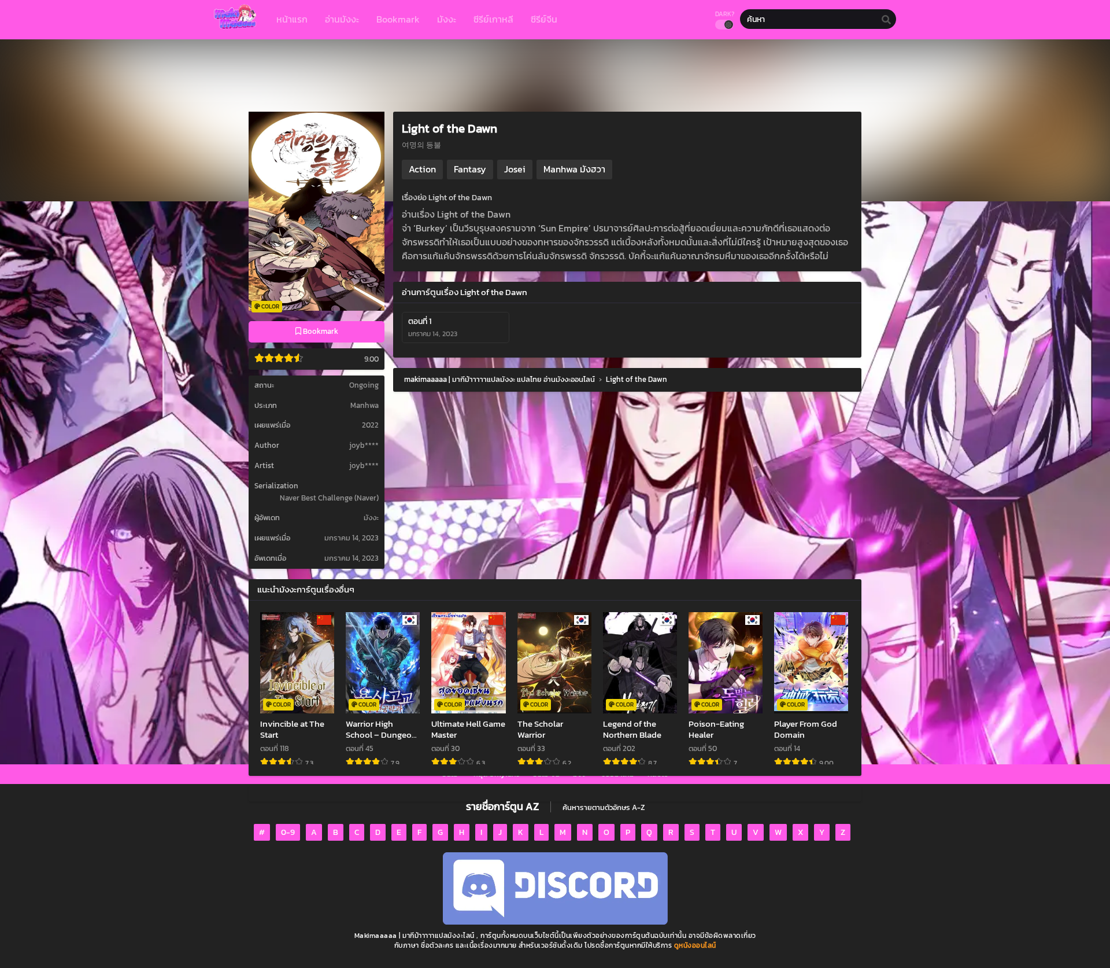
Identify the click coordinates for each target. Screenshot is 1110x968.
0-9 (288, 832)
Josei (515, 169)
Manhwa (364, 405)
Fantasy (470, 169)
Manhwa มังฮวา (574, 169)
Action (422, 169)
